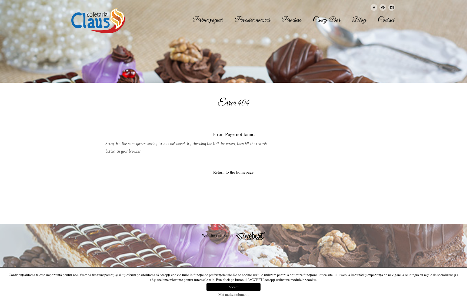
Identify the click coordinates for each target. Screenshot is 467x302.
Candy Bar (326, 20)
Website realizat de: (219, 235)
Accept (233, 286)
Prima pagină (208, 20)
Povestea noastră (252, 20)
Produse (291, 20)
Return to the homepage (233, 172)
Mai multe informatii (233, 294)
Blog (359, 20)
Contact (386, 20)
